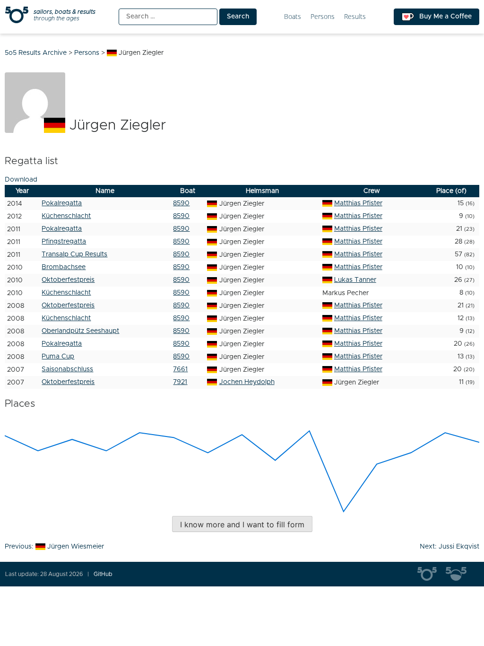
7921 (180, 382)
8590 (181, 203)
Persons (323, 17)
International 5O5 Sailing (431, 574)
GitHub (103, 574)
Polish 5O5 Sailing (460, 574)
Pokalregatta (62, 203)
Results (355, 17)
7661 (180, 369)
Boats (292, 17)
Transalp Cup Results (74, 254)
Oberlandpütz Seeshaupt (80, 331)
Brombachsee (64, 267)
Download (21, 179)
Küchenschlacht (66, 216)
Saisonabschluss (67, 369)
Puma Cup (58, 356)
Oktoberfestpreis (68, 280)
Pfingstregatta (64, 241)
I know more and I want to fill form (242, 524)
